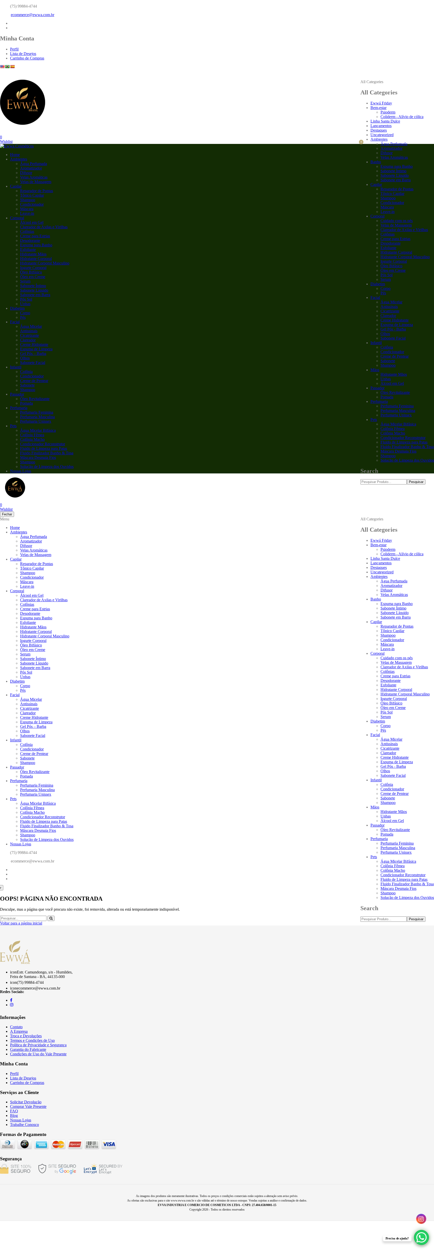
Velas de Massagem (396, 225)
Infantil (376, 343)
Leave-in (388, 211)
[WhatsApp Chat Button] (421, 1237)
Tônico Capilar (392, 193)
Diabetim (377, 284)
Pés (383, 293)
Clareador (388, 315)
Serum (386, 279)
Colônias (388, 234)
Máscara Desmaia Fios (398, 451)
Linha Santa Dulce (385, 121)
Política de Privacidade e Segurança (38, 1045)
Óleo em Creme (393, 270)
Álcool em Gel (392, 383)
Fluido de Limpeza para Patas (404, 442)
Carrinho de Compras (27, 58)
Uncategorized (382, 135)
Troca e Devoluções (26, 1036)
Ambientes (379, 139)
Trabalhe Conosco (24, 1124)
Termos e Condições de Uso (32, 1040)
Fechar (7, 514)
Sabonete (388, 361)
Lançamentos (381, 126)
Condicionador (392, 202)
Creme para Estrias (395, 239)
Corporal (377, 216)
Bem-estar (378, 107)
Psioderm (388, 112)
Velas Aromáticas (394, 157)
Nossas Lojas (20, 471)
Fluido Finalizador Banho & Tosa (407, 447)
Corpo (386, 288)
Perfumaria (379, 401)
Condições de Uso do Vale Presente (38, 1054)
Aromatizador (391, 148)
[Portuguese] (7, 67)
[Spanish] (12, 67)
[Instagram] (12, 28)
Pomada (387, 397)
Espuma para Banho (397, 166)
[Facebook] (11, 23)
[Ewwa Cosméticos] (17, 146)
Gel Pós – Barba (33, 353)
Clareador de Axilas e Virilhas (404, 230)
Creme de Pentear (395, 356)
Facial (375, 297)
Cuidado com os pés (397, 221)
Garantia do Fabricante (28, 1049)
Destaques (378, 130)
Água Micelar (391, 302)
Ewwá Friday (381, 103)
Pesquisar (416, 482)
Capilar (376, 184)
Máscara (387, 207)
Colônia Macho (393, 433)
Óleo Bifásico (391, 266)
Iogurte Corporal (394, 261)
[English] (2, 67)
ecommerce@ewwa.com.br (32, 15)
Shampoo (388, 198)
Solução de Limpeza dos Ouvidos (407, 460)
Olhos (385, 334)
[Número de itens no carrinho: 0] (356, 144)
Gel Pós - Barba (393, 329)
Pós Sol (387, 275)
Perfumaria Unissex (396, 415)
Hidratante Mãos (394, 374)
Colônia (387, 347)
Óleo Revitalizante (395, 392)
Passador (377, 388)
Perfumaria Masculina (398, 410)
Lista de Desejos (23, 53)
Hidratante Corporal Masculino (405, 257)
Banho (375, 162)
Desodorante (391, 243)
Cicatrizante (390, 311)
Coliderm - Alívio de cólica (402, 117)
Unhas (386, 379)
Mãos (374, 370)
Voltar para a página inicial (21, 923)
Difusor (387, 153)
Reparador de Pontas (397, 189)
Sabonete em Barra (396, 180)
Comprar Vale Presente (28, 1106)
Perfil (14, 49)
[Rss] (11, 879)
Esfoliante (388, 248)
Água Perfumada (394, 144)
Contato (16, 1027)
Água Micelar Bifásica (398, 424)
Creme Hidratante (395, 320)
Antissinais (389, 306)
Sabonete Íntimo (393, 171)
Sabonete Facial (393, 338)
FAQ (14, 1111)
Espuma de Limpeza (397, 324)
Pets (373, 419)
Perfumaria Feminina (397, 406)
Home (15, 154)
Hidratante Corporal (396, 252)
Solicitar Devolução (25, 1102)
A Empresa (19, 1031)
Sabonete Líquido (395, 175)
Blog (14, 1115)
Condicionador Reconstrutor (403, 438)
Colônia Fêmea (393, 428)
